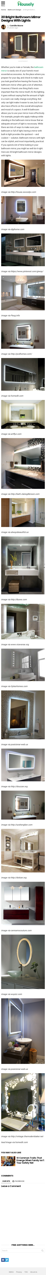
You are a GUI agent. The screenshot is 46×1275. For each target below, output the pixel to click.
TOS (26, 1272)
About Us (33, 1272)
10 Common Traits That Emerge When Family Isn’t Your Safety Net (30, 1160)
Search (42, 1251)
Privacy (19, 1272)
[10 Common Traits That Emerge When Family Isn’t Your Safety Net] (8, 1161)
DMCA (11, 1272)
